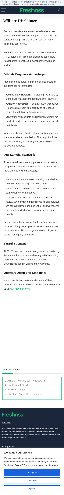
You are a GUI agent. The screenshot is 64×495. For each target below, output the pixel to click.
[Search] (59, 10)
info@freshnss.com (19, 289)
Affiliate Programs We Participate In (26, 380)
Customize (32, 480)
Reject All (32, 488)
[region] (32, 471)
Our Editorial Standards (20, 385)
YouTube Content (17, 389)
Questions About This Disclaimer (25, 394)
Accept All (32, 472)
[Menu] (3, 10)
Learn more (48, 4)
